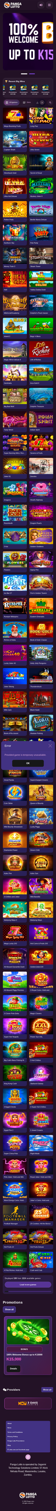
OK (28, 763)
